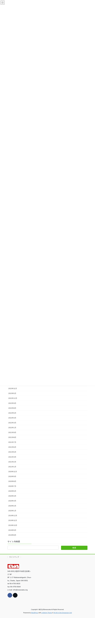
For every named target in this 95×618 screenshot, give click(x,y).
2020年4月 (12, 496)
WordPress (34, 613)
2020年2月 (12, 506)
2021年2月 (12, 462)
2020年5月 (12, 491)
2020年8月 (12, 481)
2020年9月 (12, 476)
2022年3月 (12, 423)
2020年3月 (12, 501)
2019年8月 (12, 535)
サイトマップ (14, 557)
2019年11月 (12, 520)
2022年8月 (12, 408)
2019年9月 (12, 530)
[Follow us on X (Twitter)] (15, 595)
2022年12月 (12, 398)
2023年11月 (12, 388)
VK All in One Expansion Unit (63, 613)
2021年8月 (12, 437)
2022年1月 (12, 428)
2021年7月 (12, 442)
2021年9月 (12, 432)
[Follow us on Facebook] (10, 595)
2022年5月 (12, 413)
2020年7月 (12, 486)
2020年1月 (12, 511)
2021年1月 (12, 467)
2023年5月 (12, 393)
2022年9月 (12, 403)
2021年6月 (12, 447)
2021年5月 (12, 452)
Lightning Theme (46, 613)
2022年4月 (12, 418)
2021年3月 (12, 457)
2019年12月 (12, 515)
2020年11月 (12, 471)
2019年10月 (12, 525)
